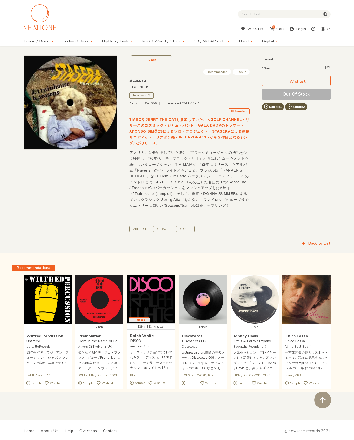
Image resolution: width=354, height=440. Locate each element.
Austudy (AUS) (140, 346)
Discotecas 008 (195, 341)
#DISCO (185, 229)
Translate (241, 111)
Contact (110, 430)
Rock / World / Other (161, 41)
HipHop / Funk (115, 41)
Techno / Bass (76, 41)
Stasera (137, 80)
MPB (298, 375)
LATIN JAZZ (33, 375)
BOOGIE (113, 375)
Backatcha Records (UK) (250, 347)
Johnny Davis (246, 336)
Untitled (33, 341)
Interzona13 (141, 95)
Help (69, 430)
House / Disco (37, 41)
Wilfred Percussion (44, 336)
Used (244, 41)
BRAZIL (47, 375)
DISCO (101, 375)
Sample (36, 383)
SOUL (81, 375)
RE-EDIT (213, 375)
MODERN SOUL (264, 375)
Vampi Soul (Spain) (298, 347)
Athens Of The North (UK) (95, 347)
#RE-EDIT (139, 229)
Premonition (90, 336)
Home (29, 430)
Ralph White (142, 335)
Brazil (289, 375)
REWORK (200, 375)
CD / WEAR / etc (210, 41)
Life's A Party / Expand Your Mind (261, 341)
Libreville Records (38, 347)
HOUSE (186, 375)
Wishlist (297, 81)
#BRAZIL (163, 229)
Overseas (88, 430)
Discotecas (192, 336)
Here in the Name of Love (100, 341)
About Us (50, 430)
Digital (268, 41)
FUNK (91, 375)
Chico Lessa (296, 336)
